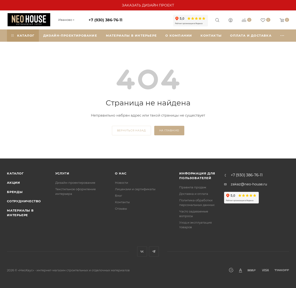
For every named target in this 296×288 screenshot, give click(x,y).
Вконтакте (142, 251)
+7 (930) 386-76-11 (105, 20)
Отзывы (121, 208)
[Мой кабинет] (230, 21)
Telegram (154, 251)
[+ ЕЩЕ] (282, 35)
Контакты (122, 202)
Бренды (15, 192)
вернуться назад (131, 130)
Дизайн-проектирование (75, 182)
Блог (118, 195)
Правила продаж (192, 187)
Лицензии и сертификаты (135, 189)
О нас (120, 173)
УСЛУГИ (62, 173)
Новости (121, 182)
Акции (13, 182)
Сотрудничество (24, 201)
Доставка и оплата (193, 194)
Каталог (15, 173)
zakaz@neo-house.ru (249, 184)
